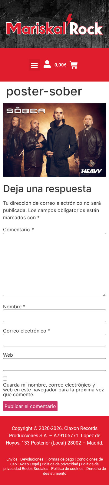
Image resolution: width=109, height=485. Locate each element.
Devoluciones (32, 459)
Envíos (12, 459)
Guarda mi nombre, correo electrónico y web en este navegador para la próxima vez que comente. (53, 389)
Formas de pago (60, 459)
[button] (34, 65)
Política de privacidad (60, 464)
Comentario (18, 229)
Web (8, 354)
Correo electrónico (26, 330)
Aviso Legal (29, 464)
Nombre (14, 306)
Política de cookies (67, 468)
